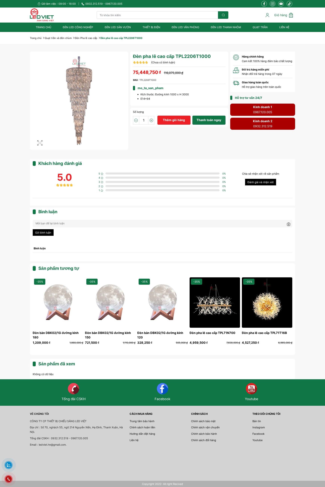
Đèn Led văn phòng (185, 27)
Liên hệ (284, 27)
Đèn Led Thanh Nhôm (226, 27)
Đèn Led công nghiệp (78, 27)
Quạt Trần (260, 27)
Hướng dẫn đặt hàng (142, 433)
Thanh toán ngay (209, 120)
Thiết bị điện (151, 27)
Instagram (258, 427)
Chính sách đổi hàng (203, 440)
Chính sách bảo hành (204, 433)
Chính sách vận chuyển (205, 427)
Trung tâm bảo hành (142, 421)
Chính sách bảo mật (203, 421)
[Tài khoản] (267, 15)
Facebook (258, 433)
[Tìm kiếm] (223, 15)
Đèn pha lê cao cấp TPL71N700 (212, 333)
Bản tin (256, 421)
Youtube (257, 440)
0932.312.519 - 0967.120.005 (103, 3)
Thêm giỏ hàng (174, 120)
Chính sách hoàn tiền (142, 427)
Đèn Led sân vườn (118, 27)
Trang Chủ (43, 27)
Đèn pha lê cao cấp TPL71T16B (264, 333)
